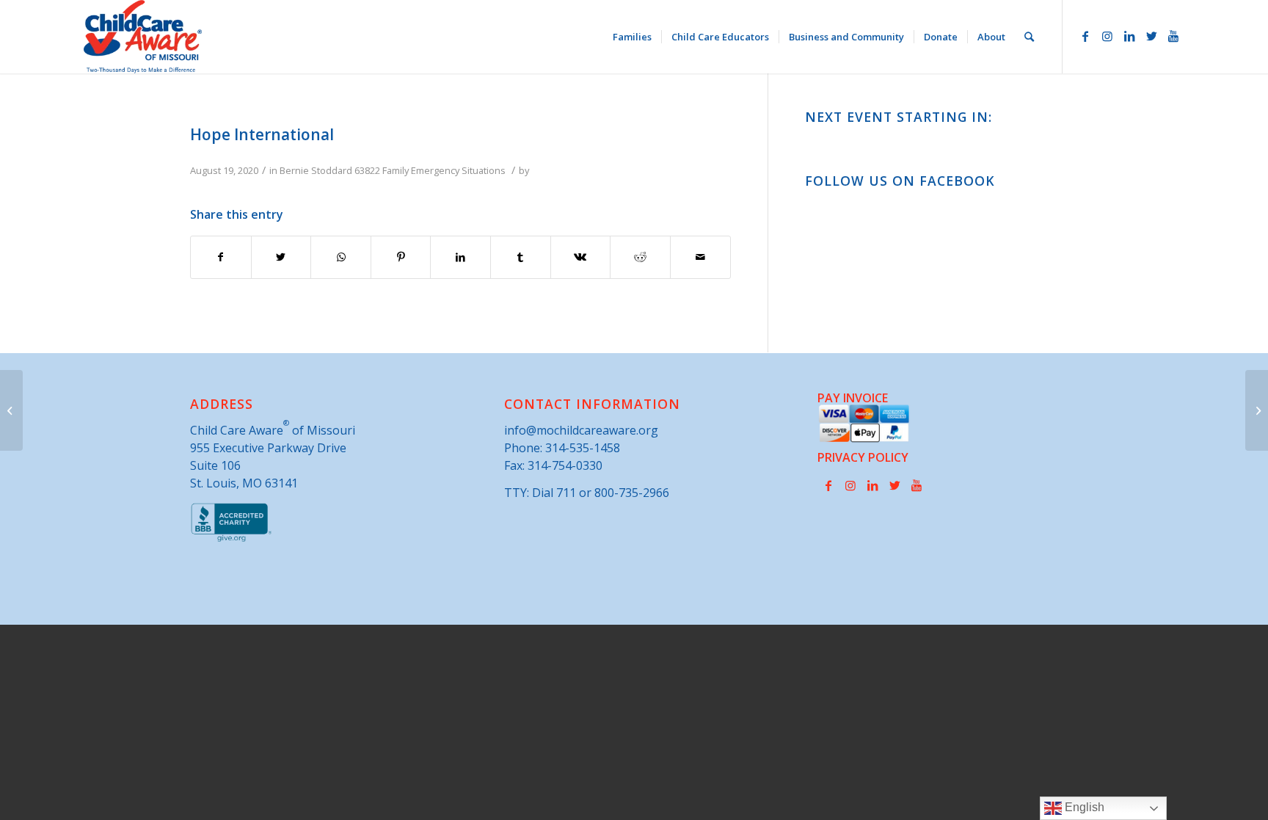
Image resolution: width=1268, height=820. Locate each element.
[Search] (1029, 36)
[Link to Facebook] (1085, 36)
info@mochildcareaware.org (581, 430)
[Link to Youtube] (1173, 36)
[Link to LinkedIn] (1129, 36)
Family (395, 170)
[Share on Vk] (581, 256)
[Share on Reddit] (640, 256)
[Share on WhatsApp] (341, 256)
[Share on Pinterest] (401, 256)
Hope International (262, 134)
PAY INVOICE (852, 398)
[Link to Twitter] (1151, 36)
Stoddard (331, 170)
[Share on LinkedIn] (460, 256)
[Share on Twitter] (281, 256)
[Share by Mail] (700, 256)
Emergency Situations (458, 170)
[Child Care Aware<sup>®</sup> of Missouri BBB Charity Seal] (231, 539)
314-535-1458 (582, 448)
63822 (367, 170)
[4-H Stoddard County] (11, 410)
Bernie (294, 170)
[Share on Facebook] (221, 256)
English (1083, 807)
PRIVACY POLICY (862, 457)
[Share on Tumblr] (520, 256)
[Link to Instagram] (1107, 36)
